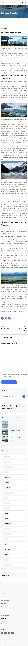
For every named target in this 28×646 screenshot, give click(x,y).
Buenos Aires (7, 461)
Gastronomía (7, 487)
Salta (6, 544)
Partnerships (4, 621)
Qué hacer (7, 528)
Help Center (4, 594)
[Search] (23, 396)
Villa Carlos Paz (8, 564)
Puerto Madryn (8, 523)
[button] (22, 2)
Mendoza (7, 508)
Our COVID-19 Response (7, 596)
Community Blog (5, 609)
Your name (3, 360)
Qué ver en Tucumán (15, 438)
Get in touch (4, 626)
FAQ (2, 624)
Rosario (6, 539)
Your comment (4, 346)
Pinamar (6, 518)
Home (2, 15)
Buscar (4, 391)
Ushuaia (6, 559)
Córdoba (7, 472)
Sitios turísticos (8, 549)
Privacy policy (4, 613)
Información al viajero (9, 492)
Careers (3, 611)
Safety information (5, 600)
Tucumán (6, 554)
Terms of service (5, 615)
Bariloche (7, 456)
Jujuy (6, 497)
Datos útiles (7, 477)
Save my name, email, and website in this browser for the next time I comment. (15, 375)
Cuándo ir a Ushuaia (15, 423)
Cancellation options (6, 598)
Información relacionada (10, 418)
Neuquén (6, 513)
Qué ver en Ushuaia (15, 430)
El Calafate (7, 15)
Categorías (6, 451)
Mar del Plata (7, 503)
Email (2, 367)
